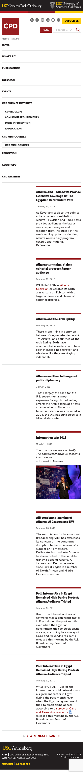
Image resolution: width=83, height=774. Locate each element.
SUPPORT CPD (23, 764)
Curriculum (13, 111)
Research (8, 79)
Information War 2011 (51, 437)
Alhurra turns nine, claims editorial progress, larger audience (54, 268)
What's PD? (9, 56)
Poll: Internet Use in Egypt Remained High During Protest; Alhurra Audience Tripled (57, 597)
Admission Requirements (22, 117)
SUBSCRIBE (72, 20)
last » (54, 736)
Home (5, 38)
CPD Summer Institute (17, 103)
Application (13, 128)
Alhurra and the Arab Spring (55, 319)
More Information (17, 123)
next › (43, 736)
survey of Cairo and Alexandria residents (56, 710)
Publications (11, 68)
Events (6, 91)
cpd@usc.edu (74, 757)
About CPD (9, 165)
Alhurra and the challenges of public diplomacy (56, 378)
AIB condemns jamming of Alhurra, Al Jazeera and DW (55, 519)
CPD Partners (11, 176)
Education (9, 153)
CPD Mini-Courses (14, 136)
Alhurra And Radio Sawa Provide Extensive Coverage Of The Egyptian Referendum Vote (58, 196)
